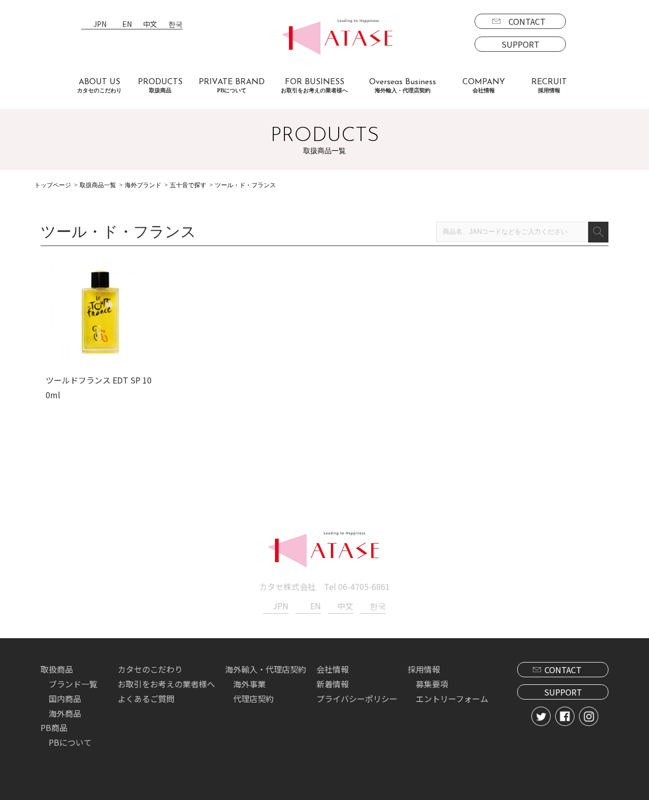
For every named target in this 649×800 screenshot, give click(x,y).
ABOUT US (99, 85)
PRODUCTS (160, 85)
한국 (175, 24)
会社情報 (332, 669)
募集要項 (432, 684)
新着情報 (332, 684)
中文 (150, 24)
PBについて (70, 742)
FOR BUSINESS (314, 85)
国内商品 (65, 698)
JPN (99, 24)
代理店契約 (253, 698)
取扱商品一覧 (98, 185)
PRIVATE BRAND (232, 85)
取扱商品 (57, 669)
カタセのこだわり (150, 669)
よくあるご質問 (146, 698)
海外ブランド (143, 185)
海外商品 (65, 713)
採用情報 (424, 669)
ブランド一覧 (73, 684)
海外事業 (249, 684)
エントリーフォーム (452, 698)
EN (127, 24)
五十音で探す (188, 185)
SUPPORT (520, 44)
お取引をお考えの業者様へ (166, 684)
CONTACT (527, 21)
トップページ (52, 185)
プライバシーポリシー (357, 698)
